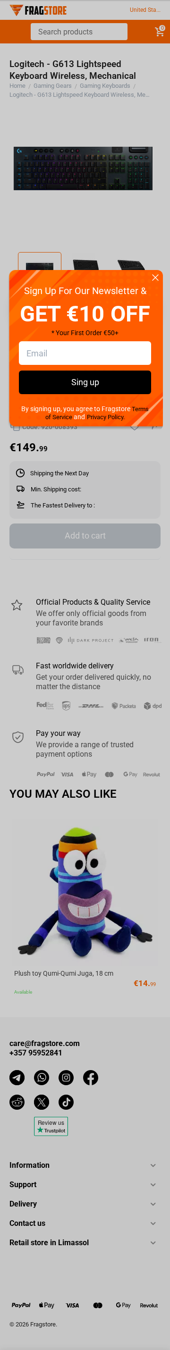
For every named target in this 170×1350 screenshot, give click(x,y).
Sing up (85, 382)
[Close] (155, 278)
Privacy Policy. (106, 417)
